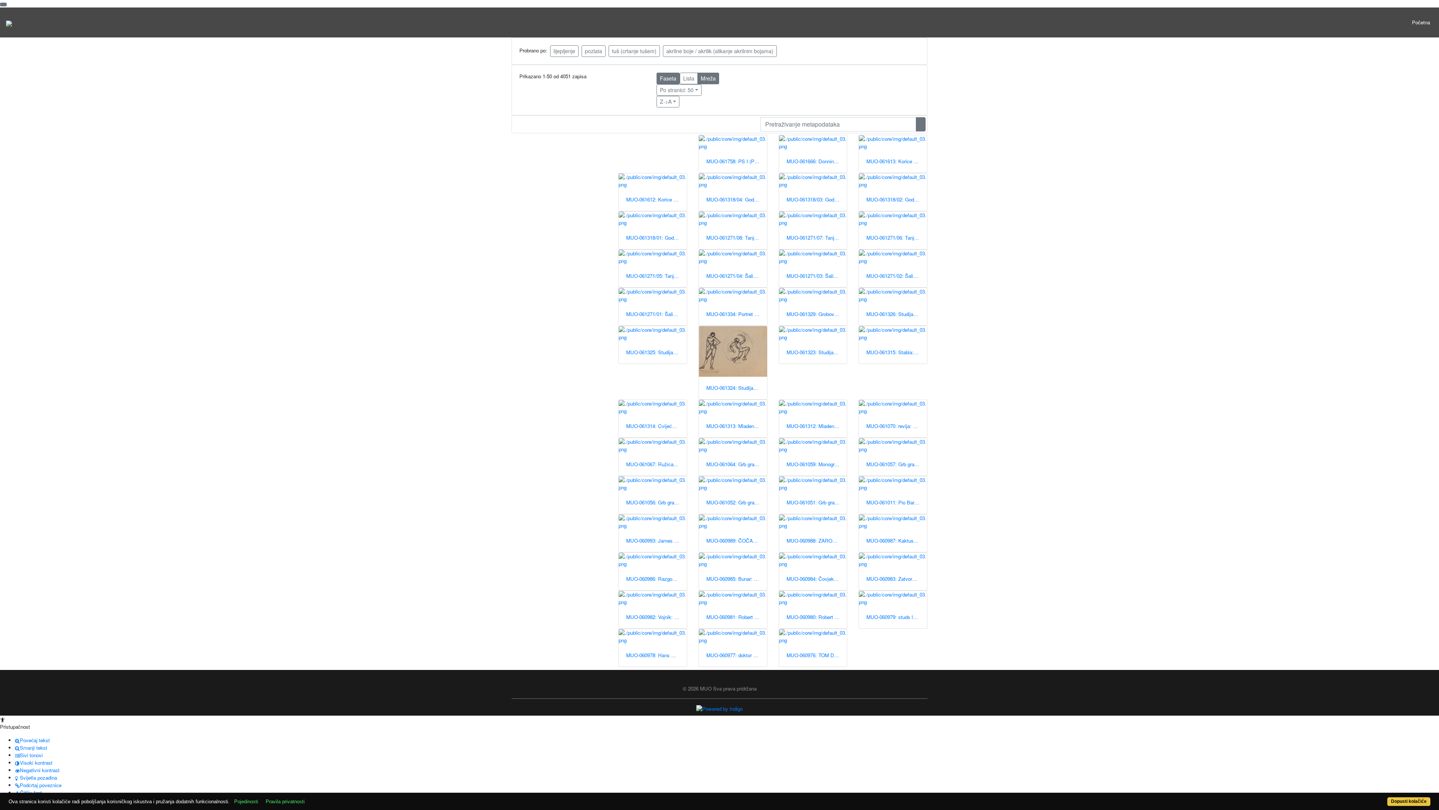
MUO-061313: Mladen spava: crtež (736, 426)
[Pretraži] (921, 124)
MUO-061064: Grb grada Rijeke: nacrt (736, 464)
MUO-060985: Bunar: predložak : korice (736, 578)
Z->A (666, 101)
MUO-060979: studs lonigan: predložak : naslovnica (896, 617)
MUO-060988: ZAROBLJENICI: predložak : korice (817, 540)
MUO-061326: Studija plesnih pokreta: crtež (896, 314)
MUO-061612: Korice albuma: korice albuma (656, 199)
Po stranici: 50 (677, 90)
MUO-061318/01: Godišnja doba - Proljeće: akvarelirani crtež (656, 237)
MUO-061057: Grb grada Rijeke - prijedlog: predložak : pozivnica (896, 464)
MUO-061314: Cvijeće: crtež (656, 426)
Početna (1421, 22)
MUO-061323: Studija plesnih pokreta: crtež (817, 352)
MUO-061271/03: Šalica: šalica (817, 275)
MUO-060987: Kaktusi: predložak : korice (896, 540)
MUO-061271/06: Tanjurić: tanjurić (896, 237)
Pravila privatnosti (285, 801)
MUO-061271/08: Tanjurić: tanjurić (736, 237)
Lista (688, 78)
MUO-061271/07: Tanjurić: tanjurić (817, 237)
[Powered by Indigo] (719, 708)
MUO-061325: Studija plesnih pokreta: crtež (656, 352)
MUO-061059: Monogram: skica (817, 464)
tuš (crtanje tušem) (634, 51)
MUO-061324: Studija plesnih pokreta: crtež (736, 387)
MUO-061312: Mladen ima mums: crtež (817, 426)
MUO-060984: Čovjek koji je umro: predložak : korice (817, 578)
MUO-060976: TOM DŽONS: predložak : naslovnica (817, 655)
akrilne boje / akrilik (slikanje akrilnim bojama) (719, 51)
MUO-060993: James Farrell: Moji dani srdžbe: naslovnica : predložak (656, 540)
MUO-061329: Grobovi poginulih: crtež (817, 314)
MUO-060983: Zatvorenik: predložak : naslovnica (896, 578)
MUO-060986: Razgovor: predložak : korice (656, 578)
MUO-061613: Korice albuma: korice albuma (896, 161)
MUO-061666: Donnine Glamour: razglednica (817, 161)
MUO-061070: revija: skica (895, 426)
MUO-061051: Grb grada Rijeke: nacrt (817, 502)
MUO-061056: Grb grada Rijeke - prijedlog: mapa (656, 502)
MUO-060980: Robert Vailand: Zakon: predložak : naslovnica (817, 617)
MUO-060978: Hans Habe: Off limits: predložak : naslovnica (656, 655)
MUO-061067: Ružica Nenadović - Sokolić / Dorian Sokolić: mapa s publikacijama (656, 464)
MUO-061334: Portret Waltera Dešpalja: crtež (736, 314)
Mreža (708, 78)
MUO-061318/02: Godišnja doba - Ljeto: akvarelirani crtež (896, 199)
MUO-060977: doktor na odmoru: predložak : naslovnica (736, 655)
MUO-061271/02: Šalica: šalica (896, 275)
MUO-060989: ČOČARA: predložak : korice (736, 540)
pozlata (593, 51)
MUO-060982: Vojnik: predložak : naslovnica (656, 617)
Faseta (668, 78)
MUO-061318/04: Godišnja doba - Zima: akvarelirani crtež (736, 199)
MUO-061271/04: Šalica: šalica (736, 275)
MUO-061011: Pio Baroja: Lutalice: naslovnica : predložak (896, 502)
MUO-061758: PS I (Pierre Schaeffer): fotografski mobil (736, 161)
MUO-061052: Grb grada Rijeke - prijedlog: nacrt (736, 502)
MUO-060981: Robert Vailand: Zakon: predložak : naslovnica (736, 617)
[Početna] (9, 22)
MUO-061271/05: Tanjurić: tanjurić (656, 275)
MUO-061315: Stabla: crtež (896, 352)
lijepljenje (564, 51)
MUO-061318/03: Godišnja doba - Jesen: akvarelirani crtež (817, 199)
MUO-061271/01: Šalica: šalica (656, 314)
